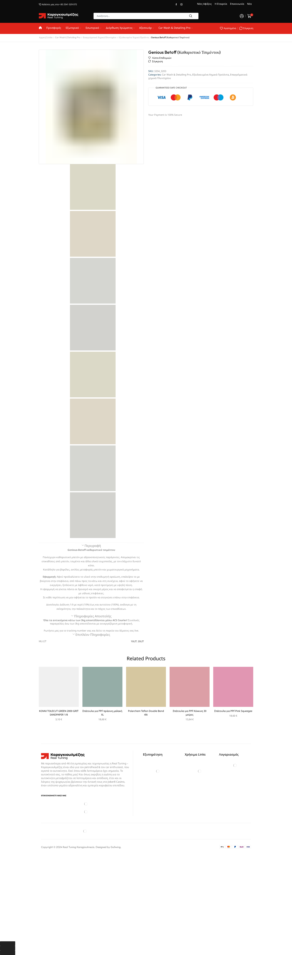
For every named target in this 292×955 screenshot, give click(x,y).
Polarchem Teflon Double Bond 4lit (146, 712)
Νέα (249, 3)
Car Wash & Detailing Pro (174, 28)
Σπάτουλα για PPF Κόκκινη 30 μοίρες (189, 712)
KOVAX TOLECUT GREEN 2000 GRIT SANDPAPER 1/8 (58, 712)
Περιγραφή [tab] (93, 545)
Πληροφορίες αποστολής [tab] (92, 616)
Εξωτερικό (72, 28)
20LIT (141, 641)
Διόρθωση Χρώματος (119, 28)
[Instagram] (181, 4)
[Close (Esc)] (7, 943)
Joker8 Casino (116, 781)
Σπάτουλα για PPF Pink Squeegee (233, 711)
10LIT (134, 641)
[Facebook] (176, 4)
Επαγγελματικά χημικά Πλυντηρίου (99, 37)
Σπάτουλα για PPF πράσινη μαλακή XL (102, 712)
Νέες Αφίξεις (204, 3)
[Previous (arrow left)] (7, 948)
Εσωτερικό (92, 28)
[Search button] (190, 16)
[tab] (91, 545)
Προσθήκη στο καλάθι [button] (58, 688)
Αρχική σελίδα (45, 37)
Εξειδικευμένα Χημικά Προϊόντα (134, 37)
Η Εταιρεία (221, 3)
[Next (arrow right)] (7, 952)
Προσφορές (53, 28)
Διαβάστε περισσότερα (146, 688)
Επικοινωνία (237, 3)
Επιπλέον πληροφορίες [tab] (92, 634)
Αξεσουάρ (145, 28)
